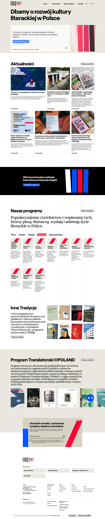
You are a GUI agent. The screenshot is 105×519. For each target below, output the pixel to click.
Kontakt (61, 491)
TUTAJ (31, 332)
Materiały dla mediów (88, 491)
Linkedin (49, 495)
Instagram (49, 489)
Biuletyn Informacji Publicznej (63, 502)
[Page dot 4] (31, 49)
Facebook (49, 486)
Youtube (49, 493)
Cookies (49, 503)
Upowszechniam (56, 234)
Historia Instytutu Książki (88, 489)
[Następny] (92, 397)
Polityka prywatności (51, 501)
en (93, 3)
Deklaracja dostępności (52, 505)
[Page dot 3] (25, 49)
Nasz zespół (74, 489)
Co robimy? (73, 486)
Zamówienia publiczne (64, 504)
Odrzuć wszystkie (84, 516)
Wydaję (31, 234)
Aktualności (61, 486)
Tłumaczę (42, 234)
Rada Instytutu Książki (76, 491)
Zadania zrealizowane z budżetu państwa (64, 507)
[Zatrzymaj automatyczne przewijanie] (66, 48)
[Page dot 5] (36, 49)
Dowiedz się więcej (55, 515)
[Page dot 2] (20, 49)
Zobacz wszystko (17, 337)
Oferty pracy (62, 510)
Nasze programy (62, 489)
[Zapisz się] (63, 436)
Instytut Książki (16, 3)
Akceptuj (72, 516)
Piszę (13, 234)
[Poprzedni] (88, 397)
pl (90, 3)
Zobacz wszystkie (87, 64)
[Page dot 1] (15, 49)
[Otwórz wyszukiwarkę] (86, 3)
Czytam (22, 234)
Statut (84, 486)
